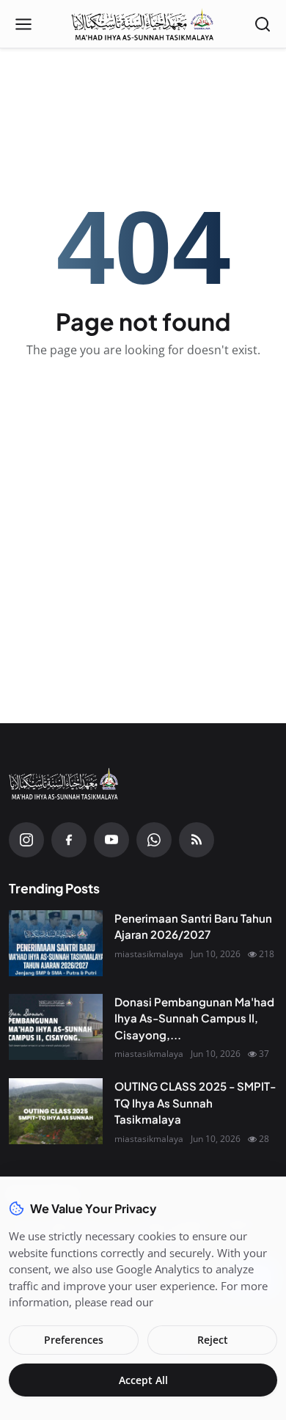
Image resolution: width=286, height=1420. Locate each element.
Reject (212, 1340)
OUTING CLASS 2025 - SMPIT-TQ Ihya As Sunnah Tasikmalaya (195, 1102)
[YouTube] (111, 839)
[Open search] (262, 24)
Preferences (73, 1340)
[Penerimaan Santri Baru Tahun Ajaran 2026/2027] (56, 943)
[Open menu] (23, 24)
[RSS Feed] (196, 839)
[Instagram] (26, 839)
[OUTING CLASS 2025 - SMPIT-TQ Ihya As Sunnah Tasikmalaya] (56, 1111)
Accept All (143, 1380)
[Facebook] (69, 839)
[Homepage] (143, 24)
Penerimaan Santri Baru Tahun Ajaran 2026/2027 (193, 926)
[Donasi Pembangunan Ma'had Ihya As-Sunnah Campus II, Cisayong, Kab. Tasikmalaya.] (56, 1027)
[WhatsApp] (154, 839)
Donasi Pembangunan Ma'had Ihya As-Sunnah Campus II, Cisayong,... (194, 1018)
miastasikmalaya (148, 954)
